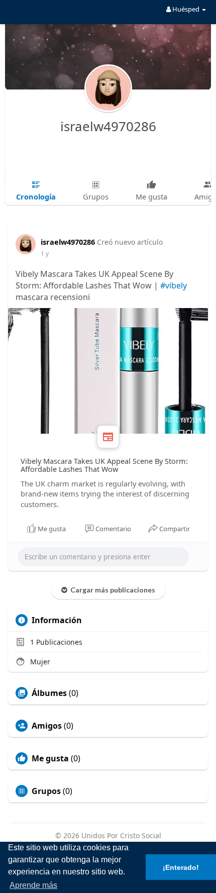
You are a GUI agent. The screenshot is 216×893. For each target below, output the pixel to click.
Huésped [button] (186, 9)
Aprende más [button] (33, 885)
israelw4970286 (108, 126)
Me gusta (50, 758)
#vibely (173, 285)
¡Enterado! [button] (181, 867)
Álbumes (49, 693)
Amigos (47, 726)
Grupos (46, 791)
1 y (45, 253)
